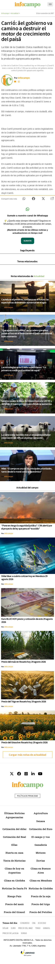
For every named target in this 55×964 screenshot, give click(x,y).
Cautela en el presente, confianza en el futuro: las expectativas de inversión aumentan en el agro (25, 301)
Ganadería (41, 844)
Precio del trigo (40, 904)
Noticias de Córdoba (41, 888)
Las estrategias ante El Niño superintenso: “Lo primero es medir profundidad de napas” (23, 369)
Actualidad (14, 13)
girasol (46, 928)
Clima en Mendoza (41, 880)
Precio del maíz (14, 904)
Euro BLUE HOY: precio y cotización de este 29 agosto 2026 (27, 620)
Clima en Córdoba (14, 880)
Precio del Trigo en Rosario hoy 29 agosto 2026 (23, 701)
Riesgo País (14, 896)
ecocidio (42, 923)
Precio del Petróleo (40, 912)
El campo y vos (40, 836)
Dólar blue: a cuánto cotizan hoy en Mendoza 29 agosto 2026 (24, 577)
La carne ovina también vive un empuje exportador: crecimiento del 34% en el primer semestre (26, 436)
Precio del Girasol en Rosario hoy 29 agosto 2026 (24, 742)
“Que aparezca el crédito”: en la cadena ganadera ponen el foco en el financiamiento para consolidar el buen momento (26, 333)
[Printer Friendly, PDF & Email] (52, 199)
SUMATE (28, 241)
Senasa (40, 821)
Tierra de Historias (14, 860)
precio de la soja (10, 933)
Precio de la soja (40, 896)
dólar (5, 928)
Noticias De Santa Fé (14, 888)
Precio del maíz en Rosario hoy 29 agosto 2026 (23, 661)
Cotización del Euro (40, 829)
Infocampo (5, 13)
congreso (24, 923)
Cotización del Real (14, 836)
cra (33, 923)
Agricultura (41, 813)
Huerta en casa (14, 852)
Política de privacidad (27, 796)
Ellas (14, 844)
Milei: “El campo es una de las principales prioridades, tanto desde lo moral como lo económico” (26, 470)
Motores (41, 852)
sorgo (24, 933)
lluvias (40, 860)
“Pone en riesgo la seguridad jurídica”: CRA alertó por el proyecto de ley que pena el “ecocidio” (26, 527)
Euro (13, 928)
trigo (37, 928)
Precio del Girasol (14, 912)
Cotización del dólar (14, 829)
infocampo (8, 307)
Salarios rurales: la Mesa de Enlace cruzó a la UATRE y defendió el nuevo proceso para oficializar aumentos (26, 402)
